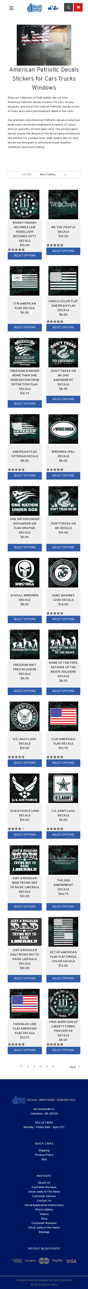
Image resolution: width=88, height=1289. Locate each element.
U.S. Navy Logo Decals (24, 741)
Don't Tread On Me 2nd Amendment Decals (63, 377)
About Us (44, 1183)
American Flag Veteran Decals (24, 454)
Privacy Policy (44, 1155)
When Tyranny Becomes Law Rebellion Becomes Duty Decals (25, 232)
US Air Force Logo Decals (24, 813)
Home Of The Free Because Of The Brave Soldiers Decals (63, 669)
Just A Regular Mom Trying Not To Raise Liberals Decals (24, 885)
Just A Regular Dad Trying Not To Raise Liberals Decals (24, 957)
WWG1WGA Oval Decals (63, 454)
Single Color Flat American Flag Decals (63, 306)
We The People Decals (63, 230)
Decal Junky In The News (44, 1192)
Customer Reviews (44, 1187)
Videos (44, 1214)
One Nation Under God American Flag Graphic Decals (25, 525)
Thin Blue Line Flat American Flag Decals (24, 1028)
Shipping (44, 1150)
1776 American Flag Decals (24, 306)
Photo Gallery (44, 1210)
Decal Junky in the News (44, 1228)
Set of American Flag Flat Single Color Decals (63, 957)
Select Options (25, 255)
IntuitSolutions (62, 1280)
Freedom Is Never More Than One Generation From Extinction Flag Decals (24, 380)
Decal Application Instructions (44, 1205)
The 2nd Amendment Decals (63, 885)
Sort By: (27, 174)
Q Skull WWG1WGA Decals (25, 598)
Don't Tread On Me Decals (63, 526)
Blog (44, 1219)
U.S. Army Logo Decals (63, 813)
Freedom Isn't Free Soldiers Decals (24, 669)
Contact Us (44, 1201)
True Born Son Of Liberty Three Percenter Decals (63, 1028)
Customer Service (44, 1196)
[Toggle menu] (14, 7)
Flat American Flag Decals (63, 741)
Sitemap (44, 1232)
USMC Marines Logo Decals (63, 598)
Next (73, 1067)
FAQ (44, 1159)
